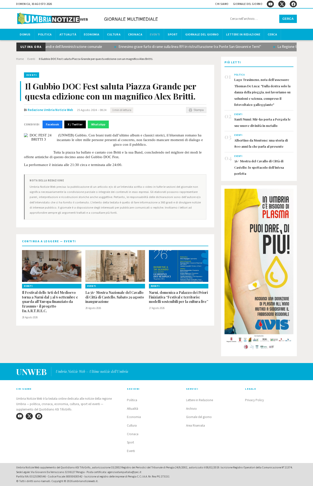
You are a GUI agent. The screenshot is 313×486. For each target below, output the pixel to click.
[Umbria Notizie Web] (88, 19)
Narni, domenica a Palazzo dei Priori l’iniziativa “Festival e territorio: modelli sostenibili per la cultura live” (178, 297)
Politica (45, 34)
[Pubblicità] (258, 271)
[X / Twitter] (281, 4)
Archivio (191, 409)
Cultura (114, 34)
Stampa (198, 110)
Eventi (155, 34)
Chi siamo (222, 4)
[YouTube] (270, 4)
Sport (173, 34)
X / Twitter (75, 124)
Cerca (288, 19)
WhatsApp (98, 124)
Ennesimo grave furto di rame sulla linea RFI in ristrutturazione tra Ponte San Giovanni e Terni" (183, 46)
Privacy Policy (254, 400)
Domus (25, 34)
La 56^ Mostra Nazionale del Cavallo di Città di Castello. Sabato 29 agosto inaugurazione (114, 297)
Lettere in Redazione (243, 34)
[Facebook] (293, 4)
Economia (92, 34)
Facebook (52, 124)
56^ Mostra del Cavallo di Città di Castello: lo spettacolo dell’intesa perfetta (259, 167)
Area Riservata (195, 425)
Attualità (67, 34)
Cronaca (135, 34)
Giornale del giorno (248, 4)
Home (20, 59)
